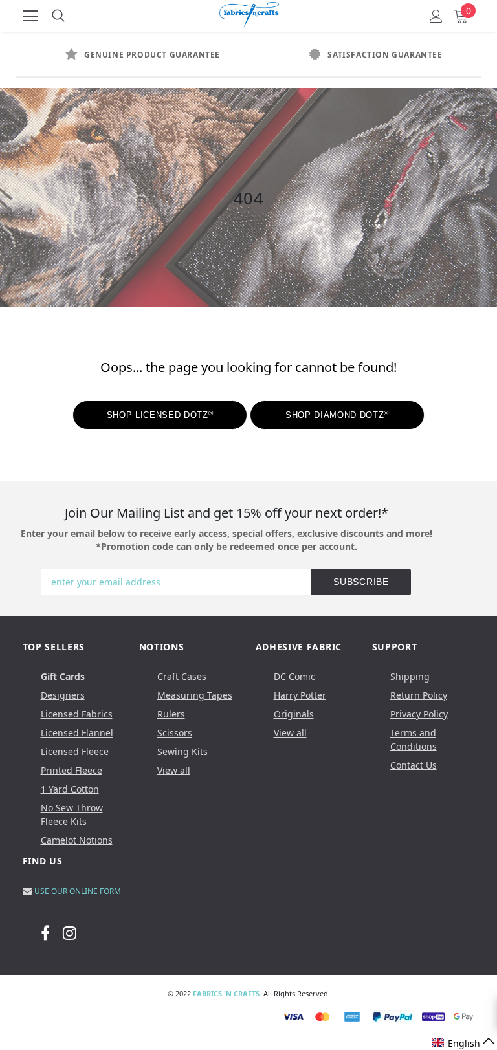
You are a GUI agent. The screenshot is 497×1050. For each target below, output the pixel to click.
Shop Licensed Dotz (160, 415)
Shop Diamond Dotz (337, 415)
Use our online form (77, 891)
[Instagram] (69, 932)
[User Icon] (436, 16)
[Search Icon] (58, 16)
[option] (132, 55)
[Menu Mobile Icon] (30, 16)
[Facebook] (45, 932)
